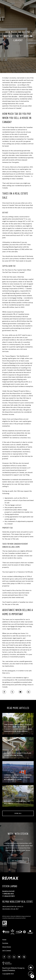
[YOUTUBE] (19, 957)
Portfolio (5, 943)
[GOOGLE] (24, 957)
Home (4, 939)
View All (18, 813)
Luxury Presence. (8, 970)
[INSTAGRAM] (9, 957)
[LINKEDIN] (14, 957)
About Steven (6, 947)
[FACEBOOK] (4, 957)
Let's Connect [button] (18, 860)
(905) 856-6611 (9, 893)
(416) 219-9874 (9, 896)
